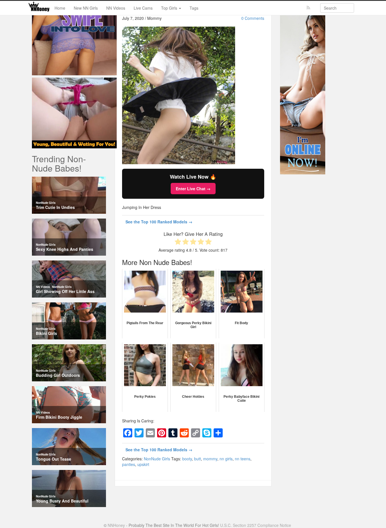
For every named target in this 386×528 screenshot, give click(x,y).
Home (60, 8)
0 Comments (252, 18)
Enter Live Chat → (193, 188)
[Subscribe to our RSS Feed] (308, 8)
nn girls (226, 458)
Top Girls (169, 8)
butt (197, 458)
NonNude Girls (157, 458)
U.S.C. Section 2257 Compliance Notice (255, 525)
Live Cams (143, 8)
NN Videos (115, 8)
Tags (194, 8)
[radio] (178, 242)
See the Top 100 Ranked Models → (158, 222)
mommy (210, 458)
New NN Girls (86, 8)
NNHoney (116, 525)
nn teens (242, 458)
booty (187, 458)
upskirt (143, 464)
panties (128, 464)
